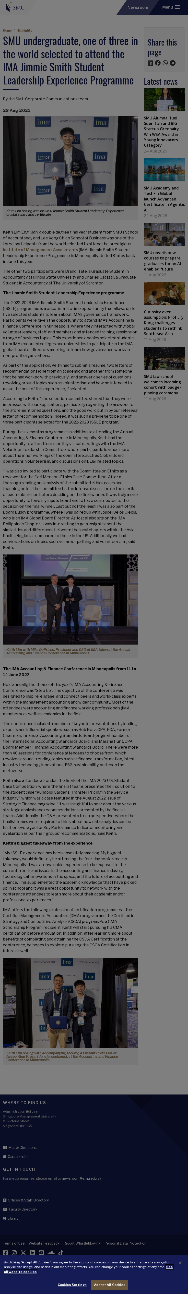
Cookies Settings (72, 1285)
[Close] (180, 1263)
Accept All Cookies (109, 1285)
